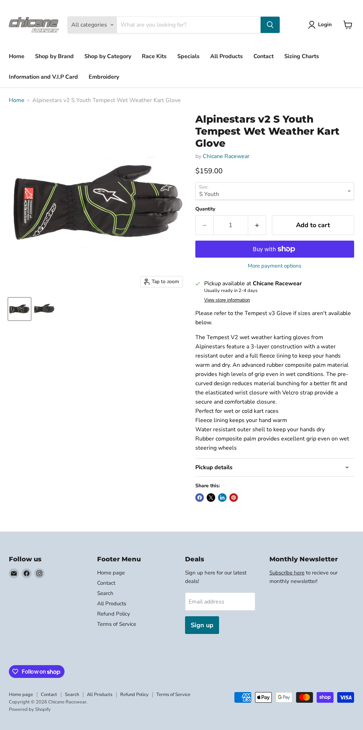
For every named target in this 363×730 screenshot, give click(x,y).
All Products (226, 56)
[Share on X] (211, 497)
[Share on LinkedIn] (222, 497)
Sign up (202, 625)
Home (16, 56)
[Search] (270, 25)
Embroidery (104, 77)
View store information (227, 300)
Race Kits (154, 56)
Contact (263, 56)
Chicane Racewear (226, 156)
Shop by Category (107, 56)
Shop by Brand (54, 56)
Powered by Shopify (30, 709)
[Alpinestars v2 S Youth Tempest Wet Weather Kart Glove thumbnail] (19, 309)
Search (105, 593)
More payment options (274, 266)
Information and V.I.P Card (43, 77)
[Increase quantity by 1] (257, 225)
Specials (188, 56)
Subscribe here (287, 572)
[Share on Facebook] (199, 497)
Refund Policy (113, 613)
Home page (111, 572)
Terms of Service (116, 624)
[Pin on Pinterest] (233, 497)
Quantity (205, 209)
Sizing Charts (301, 56)
